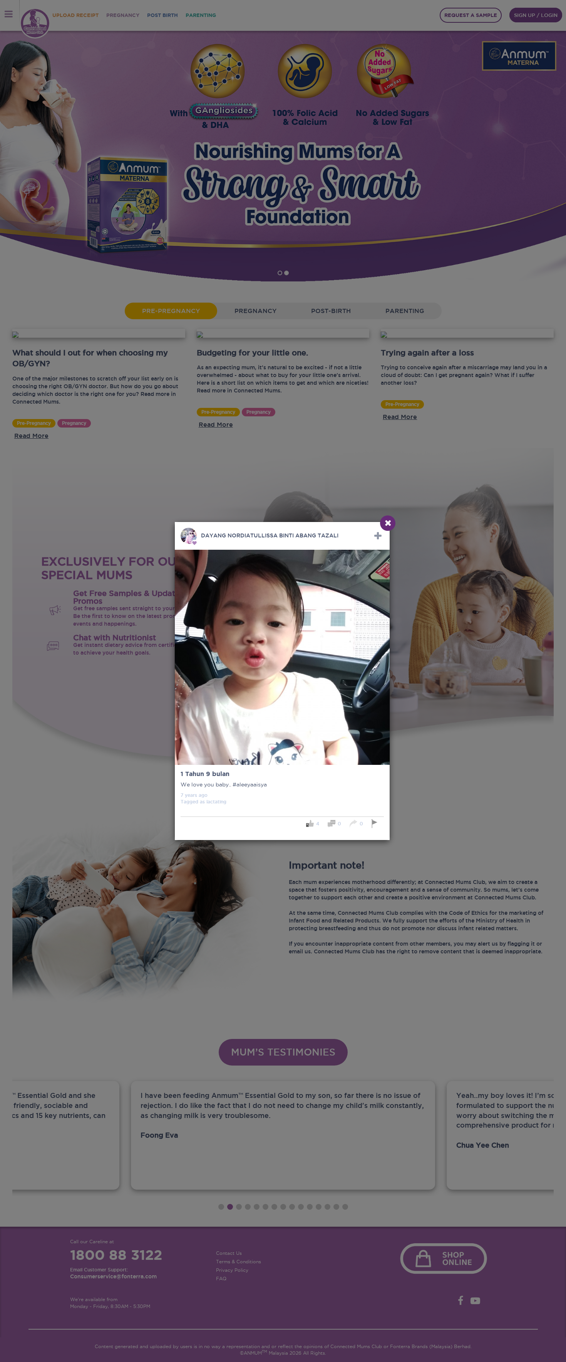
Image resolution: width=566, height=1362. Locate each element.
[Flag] (375, 823)
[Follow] (378, 536)
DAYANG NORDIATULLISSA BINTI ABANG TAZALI (269, 535)
